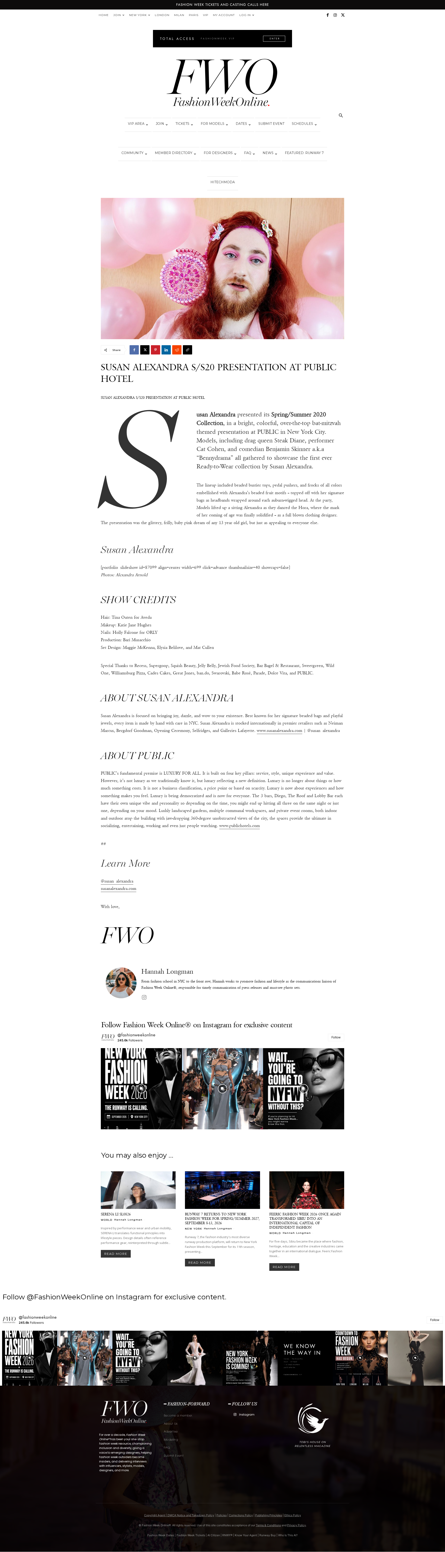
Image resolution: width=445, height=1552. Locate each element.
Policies (221, 1515)
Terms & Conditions (268, 1525)
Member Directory (173, 153)
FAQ (247, 153)
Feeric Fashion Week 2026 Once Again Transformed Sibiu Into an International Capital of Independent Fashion (305, 1221)
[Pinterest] (155, 349)
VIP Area (136, 124)
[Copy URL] (187, 349)
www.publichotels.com (239, 825)
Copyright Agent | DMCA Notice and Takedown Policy (179, 1515)
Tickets (182, 124)
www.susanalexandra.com (279, 730)
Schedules (302, 124)
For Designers (218, 153)
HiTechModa (222, 182)
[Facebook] (327, 15)
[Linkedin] (166, 349)
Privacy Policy (296, 1525)
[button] (340, 116)
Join (117, 15)
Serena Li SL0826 (116, 1214)
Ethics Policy (292, 1515)
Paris (193, 15)
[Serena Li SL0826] (138, 1190)
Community (132, 153)
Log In (245, 15)
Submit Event (271, 124)
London (162, 15)
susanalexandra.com (118, 888)
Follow (336, 1037)
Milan (179, 15)
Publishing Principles (268, 1515)
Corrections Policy (241, 1515)
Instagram (246, 1415)
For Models (212, 124)
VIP (205, 15)
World (106, 1219)
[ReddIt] (176, 349)
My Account (224, 15)
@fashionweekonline (137, 1034)
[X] (342, 15)
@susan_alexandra (117, 881)
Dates (241, 124)
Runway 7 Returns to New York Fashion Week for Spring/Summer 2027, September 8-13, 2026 (222, 1218)
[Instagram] (335, 15)
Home (104, 15)
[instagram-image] (141, 1088)
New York (138, 15)
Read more (115, 1254)
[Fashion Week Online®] (222, 84)
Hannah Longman (167, 971)
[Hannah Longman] (121, 984)
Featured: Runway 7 (304, 153)
